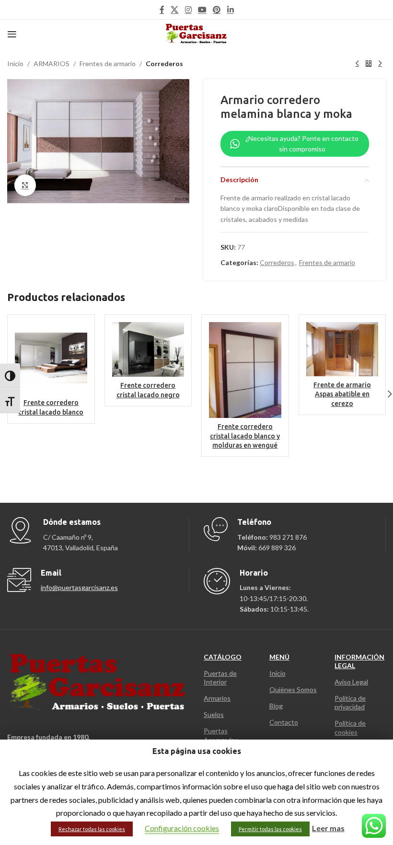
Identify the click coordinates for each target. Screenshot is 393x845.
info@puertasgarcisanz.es (79, 587)
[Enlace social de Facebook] (162, 9)
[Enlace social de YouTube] (202, 9)
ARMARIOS (51, 63)
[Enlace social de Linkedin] (230, 9)
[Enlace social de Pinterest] (217, 9)
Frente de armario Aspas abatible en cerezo (342, 394)
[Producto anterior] (357, 63)
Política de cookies (350, 727)
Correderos (164, 63)
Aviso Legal (351, 682)
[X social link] (175, 9)
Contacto (283, 722)
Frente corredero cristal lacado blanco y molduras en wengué (245, 436)
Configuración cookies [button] (182, 828)
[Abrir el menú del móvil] (12, 34)
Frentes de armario (108, 63)
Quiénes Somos (293, 689)
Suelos (214, 714)
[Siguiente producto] (380, 63)
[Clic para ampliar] (25, 185)
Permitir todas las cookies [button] (270, 829)
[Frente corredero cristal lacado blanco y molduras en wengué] (245, 370)
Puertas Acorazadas (221, 735)
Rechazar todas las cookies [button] (91, 829)
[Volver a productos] (368, 63)
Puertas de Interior (220, 677)
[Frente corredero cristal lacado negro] (148, 349)
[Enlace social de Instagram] (188, 9)
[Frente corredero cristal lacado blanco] (51, 358)
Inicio (15, 63)
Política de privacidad (350, 702)
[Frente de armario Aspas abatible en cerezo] (342, 349)
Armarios (217, 698)
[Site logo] (197, 33)
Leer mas (328, 828)
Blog (276, 706)
